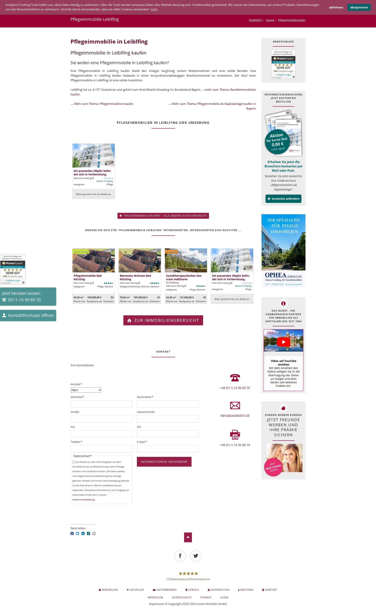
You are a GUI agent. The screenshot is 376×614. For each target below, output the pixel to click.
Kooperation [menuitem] (220, 589)
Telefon (76, 442)
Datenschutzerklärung (83, 499)
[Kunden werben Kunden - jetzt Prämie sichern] (283, 460)
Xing (88, 533)
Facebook (72, 533)
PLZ (72, 427)
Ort (139, 427)
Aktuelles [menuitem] (137, 589)
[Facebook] (180, 556)
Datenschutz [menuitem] (182, 597)
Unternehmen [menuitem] (166, 589)
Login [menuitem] (224, 597)
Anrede (76, 384)
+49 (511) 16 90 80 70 (235, 388)
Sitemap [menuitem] (206, 597)
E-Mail (143, 442)
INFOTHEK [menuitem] (246, 589)
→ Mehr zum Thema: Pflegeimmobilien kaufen (101, 104)
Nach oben (188, 537)
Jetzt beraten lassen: (21, 296)
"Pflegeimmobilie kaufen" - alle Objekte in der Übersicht (165, 215)
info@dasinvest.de (235, 416)
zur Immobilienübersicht (166, 320)
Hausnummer (146, 412)
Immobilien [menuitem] (110, 589)
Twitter (77, 533)
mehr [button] (154, 9)
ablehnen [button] (336, 7)
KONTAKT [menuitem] (271, 589)
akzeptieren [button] (359, 7)
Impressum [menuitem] (155, 597)
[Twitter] (196, 556)
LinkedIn (83, 533)
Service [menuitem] (193, 589)
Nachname (145, 397)
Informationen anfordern (164, 461)
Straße (74, 412)
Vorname (77, 397)
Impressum (156, 604)
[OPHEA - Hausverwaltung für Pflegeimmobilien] (283, 251)
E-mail (94, 533)
